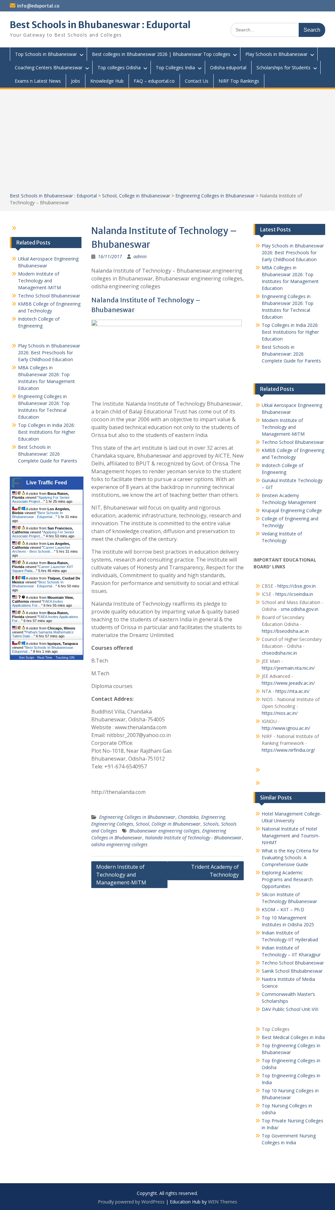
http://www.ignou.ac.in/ (286, 728)
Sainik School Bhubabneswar (292, 971)
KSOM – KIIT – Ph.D (283, 909)
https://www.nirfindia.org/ (288, 750)
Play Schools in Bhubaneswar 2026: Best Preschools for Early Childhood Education (293, 252)
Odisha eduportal (228, 67)
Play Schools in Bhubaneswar (276, 54)
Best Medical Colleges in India (293, 1037)
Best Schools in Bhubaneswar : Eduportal (100, 25)
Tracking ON (65, 657)
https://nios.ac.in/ (280, 713)
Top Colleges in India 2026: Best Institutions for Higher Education (290, 332)
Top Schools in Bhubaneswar (46, 54)
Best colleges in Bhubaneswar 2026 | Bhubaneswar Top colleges (161, 54)
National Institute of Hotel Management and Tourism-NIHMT (291, 836)
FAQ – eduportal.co (154, 81)
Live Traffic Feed (46, 482)
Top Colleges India (175, 67)
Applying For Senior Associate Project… (41, 499)
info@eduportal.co (38, 6)
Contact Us (196, 81)
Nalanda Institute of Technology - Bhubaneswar (193, 837)
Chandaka (188, 817)
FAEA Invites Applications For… (37, 603)
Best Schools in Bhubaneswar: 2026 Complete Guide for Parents (291, 354)
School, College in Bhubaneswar (136, 196)
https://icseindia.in (294, 594)
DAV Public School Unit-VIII (290, 1009)
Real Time (44, 657)
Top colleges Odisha (119, 67)
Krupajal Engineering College (292, 510)
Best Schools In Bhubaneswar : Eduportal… (37, 515)
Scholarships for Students (283, 67)
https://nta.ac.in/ (292, 691)
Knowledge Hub (107, 81)
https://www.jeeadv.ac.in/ (288, 683)
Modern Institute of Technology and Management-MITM (121, 874)
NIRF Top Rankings (239, 81)
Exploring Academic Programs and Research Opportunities (287, 879)
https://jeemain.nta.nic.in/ (288, 668)
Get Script (26, 657)
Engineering (213, 817)
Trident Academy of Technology (215, 870)
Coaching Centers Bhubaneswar (48, 67)
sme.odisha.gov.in (299, 609)
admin (140, 256)
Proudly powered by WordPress (131, 1202)
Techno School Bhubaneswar (293, 442)
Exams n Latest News (38, 81)
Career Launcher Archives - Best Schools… (41, 549)
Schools (211, 824)
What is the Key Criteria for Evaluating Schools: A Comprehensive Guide (290, 857)
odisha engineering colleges (119, 844)
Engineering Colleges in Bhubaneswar (215, 196)
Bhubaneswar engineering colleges (164, 831)
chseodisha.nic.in (279, 653)
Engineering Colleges (112, 824)
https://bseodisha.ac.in (285, 631)
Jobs (75, 81)
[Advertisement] (167, 143)
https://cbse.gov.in (296, 586)
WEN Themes (222, 1202)
